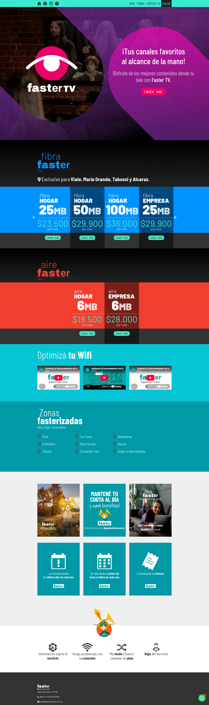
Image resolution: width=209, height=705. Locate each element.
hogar (49, 200)
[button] (52, 651)
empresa (156, 200)
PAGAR (166, 3)
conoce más (53, 238)
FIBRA (141, 3)
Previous (34, 217)
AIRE (132, 3)
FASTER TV (153, 3)
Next (175, 217)
